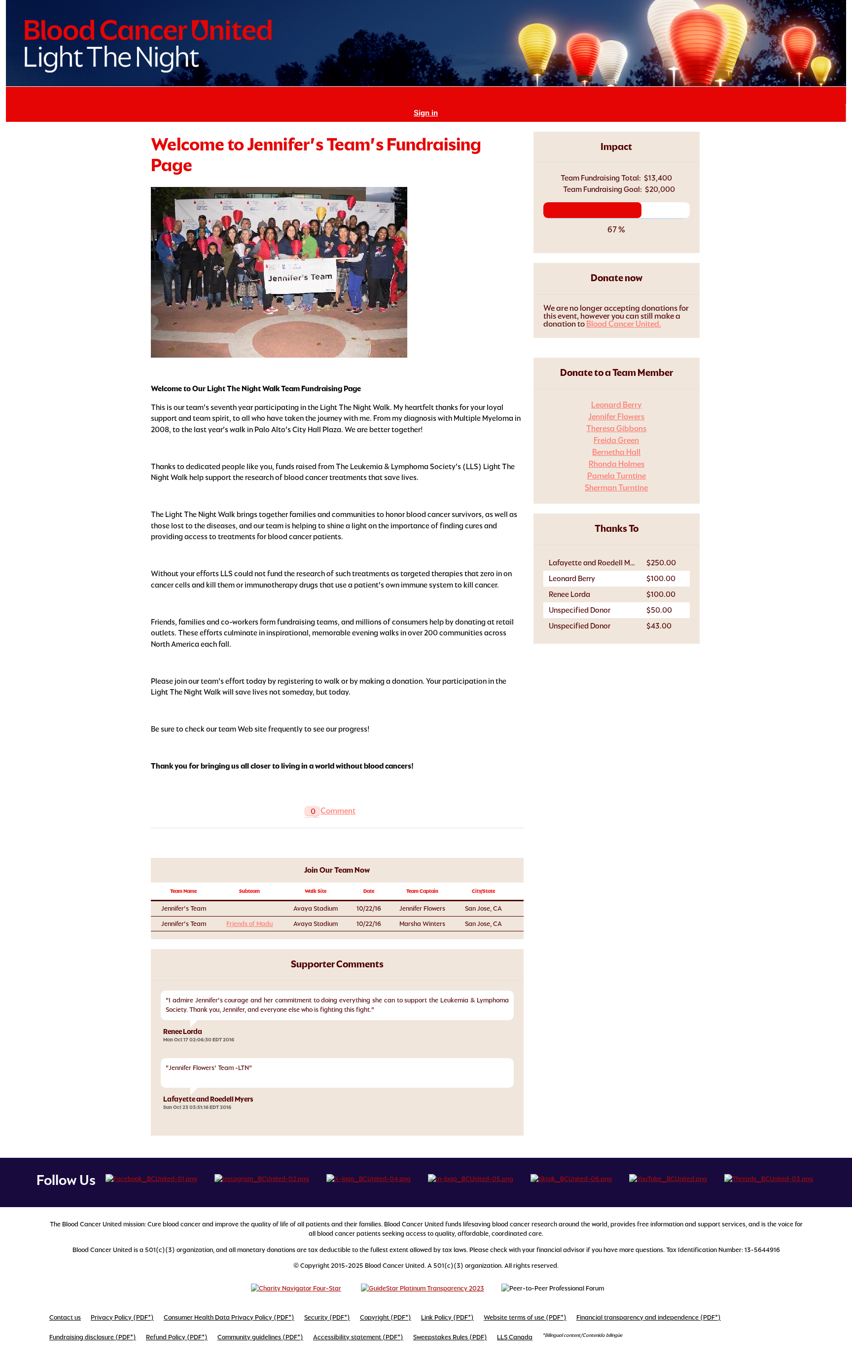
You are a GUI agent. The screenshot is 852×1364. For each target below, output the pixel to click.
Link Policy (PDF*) (447, 1317)
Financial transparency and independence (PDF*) (648, 1317)
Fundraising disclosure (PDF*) (92, 1337)
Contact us (65, 1317)
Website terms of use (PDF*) (525, 1317)
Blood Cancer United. (623, 324)
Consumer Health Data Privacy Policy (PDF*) (229, 1317)
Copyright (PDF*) (385, 1317)
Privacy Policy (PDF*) (122, 1317)
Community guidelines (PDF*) (260, 1337)
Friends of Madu (249, 924)
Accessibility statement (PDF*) (358, 1337)
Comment (337, 811)
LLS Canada (514, 1337)
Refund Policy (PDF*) (177, 1337)
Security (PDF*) (327, 1317)
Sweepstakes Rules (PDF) (450, 1337)
